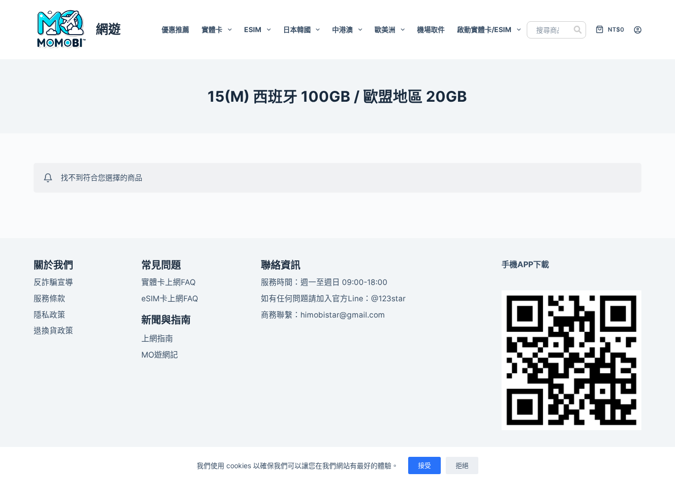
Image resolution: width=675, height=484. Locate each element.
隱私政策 (49, 315)
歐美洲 (385, 29)
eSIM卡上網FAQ (169, 298)
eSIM (252, 29)
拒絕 (462, 465)
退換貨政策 (53, 330)
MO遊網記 (159, 355)
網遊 (108, 29)
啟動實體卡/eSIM (484, 29)
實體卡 (212, 29)
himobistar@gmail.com (342, 315)
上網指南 (157, 338)
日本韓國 (297, 29)
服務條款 (49, 298)
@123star (388, 298)
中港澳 (342, 29)
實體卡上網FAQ (168, 282)
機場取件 (431, 29)
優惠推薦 (175, 29)
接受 (424, 465)
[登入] (637, 30)
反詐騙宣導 (53, 282)
